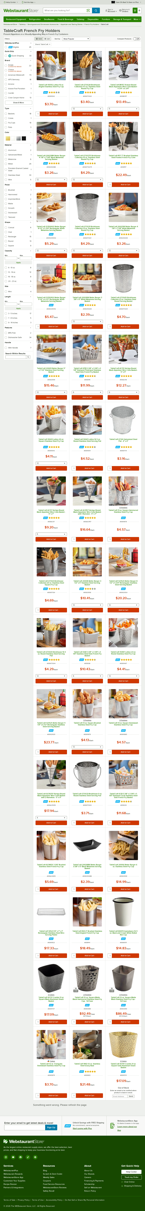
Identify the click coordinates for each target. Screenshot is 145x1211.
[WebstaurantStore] (39, 1141)
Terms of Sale (9, 1200)
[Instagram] (6, 1157)
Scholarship (89, 1184)
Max (21, 255)
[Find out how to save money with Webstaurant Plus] (45, 92)
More (136, 19)
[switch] (136, 38)
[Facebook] (20, 1157)
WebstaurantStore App (13, 1177)
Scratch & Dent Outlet (52, 1174)
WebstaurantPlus (11, 1171)
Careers (87, 1177)
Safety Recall (48, 1191)
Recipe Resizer (10, 1184)
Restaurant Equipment (16, 19)
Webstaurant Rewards (13, 1174)
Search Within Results (15, 353)
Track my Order (131, 1177)
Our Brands (89, 1174)
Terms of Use (38, 1200)
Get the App (28, 2)
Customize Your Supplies (14, 1181)
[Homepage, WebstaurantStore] (21, 10)
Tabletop (80, 19)
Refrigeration (35, 19)
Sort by (57, 39)
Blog (45, 1171)
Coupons (47, 1181)
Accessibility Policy (54, 1200)
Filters (7, 39)
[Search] (28, 357)
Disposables (93, 19)
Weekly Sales (49, 1177)
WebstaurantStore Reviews (55, 1187)
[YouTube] (13, 1157)
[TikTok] (28, 1157)
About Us (88, 1171)
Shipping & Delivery (132, 1186)
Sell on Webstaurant (93, 1187)
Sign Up (51, 1127)
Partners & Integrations (14, 1187)
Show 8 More (18, 103)
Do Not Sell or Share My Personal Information (85, 1200)
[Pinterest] (35, 1157)
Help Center (11, 2)
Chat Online (129, 1182)
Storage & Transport (122, 19)
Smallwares (49, 19)
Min (6, 255)
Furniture (106, 19)
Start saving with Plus (82, 1128)
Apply (18, 263)
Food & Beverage (65, 19)
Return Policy (90, 1191)
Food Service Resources (54, 1184)
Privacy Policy (24, 1200)
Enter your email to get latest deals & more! (28, 1122)
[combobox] (67, 10)
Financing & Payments (94, 1181)
